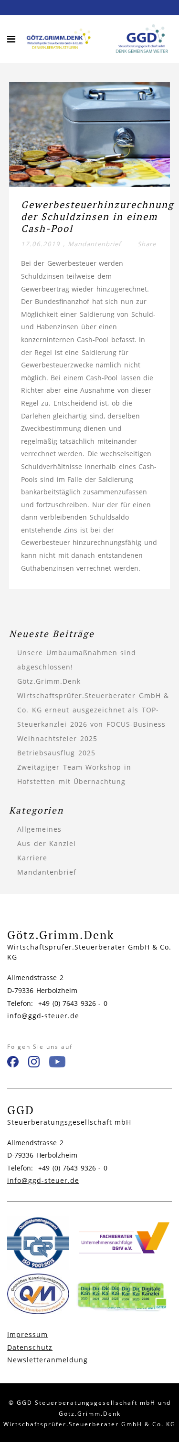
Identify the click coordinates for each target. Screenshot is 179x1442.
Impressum (27, 1334)
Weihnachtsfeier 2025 (57, 738)
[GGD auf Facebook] (13, 1063)
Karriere (32, 857)
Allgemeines (39, 829)
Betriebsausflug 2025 (56, 752)
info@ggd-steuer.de (43, 1015)
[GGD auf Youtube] (57, 1063)
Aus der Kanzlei (46, 843)
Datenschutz (30, 1347)
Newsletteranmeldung (47, 1359)
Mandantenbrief (94, 244)
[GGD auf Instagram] (34, 1063)
